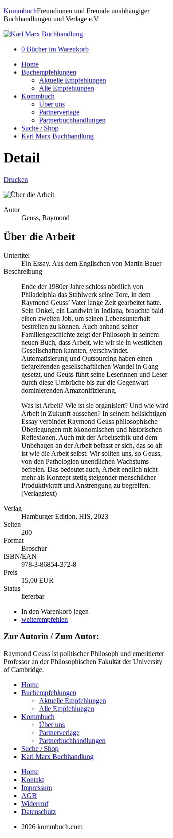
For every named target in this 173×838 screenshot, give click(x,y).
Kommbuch (20, 11)
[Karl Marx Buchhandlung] (43, 34)
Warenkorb (55, 49)
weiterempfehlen (44, 619)
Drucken (16, 179)
